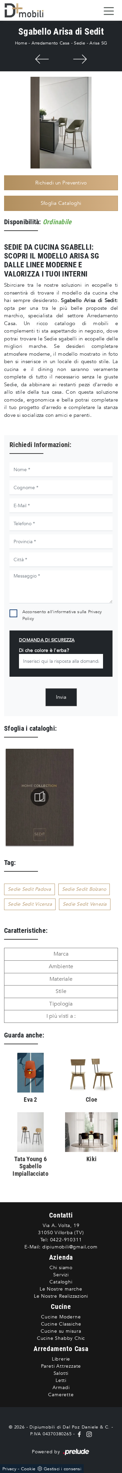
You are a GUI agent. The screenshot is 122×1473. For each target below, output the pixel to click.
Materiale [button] (61, 979)
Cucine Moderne (61, 1317)
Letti (61, 1380)
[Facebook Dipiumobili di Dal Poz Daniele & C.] (80, 1434)
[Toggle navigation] (109, 10)
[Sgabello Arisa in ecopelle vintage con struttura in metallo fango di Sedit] (61, 122)
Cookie (28, 1469)
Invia (61, 697)
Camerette (61, 1394)
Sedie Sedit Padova (29, 889)
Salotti (61, 1373)
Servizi (61, 1275)
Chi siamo (61, 1267)
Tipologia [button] (61, 1004)
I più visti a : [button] (61, 1016)
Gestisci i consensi (62, 1469)
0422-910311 (66, 1240)
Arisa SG (98, 43)
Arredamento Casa (51, 43)
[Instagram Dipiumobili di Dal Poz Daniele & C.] (88, 1434)
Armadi (61, 1387)
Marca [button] (61, 954)
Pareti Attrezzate (61, 1366)
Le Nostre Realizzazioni (61, 1296)
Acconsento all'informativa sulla (62, 615)
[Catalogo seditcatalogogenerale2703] (39, 797)
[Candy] (80, 59)
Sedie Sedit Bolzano (84, 889)
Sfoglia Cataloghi (61, 203)
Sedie (79, 43)
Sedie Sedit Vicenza (30, 904)
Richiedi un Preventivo (61, 182)
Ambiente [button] (61, 966)
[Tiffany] (42, 59)
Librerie (61, 1359)
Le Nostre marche (61, 1289)
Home (21, 43)
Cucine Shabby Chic (61, 1338)
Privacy (9, 1469)
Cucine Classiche (61, 1324)
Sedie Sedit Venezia (85, 904)
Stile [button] (61, 991)
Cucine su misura (61, 1331)
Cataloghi (60, 1282)
